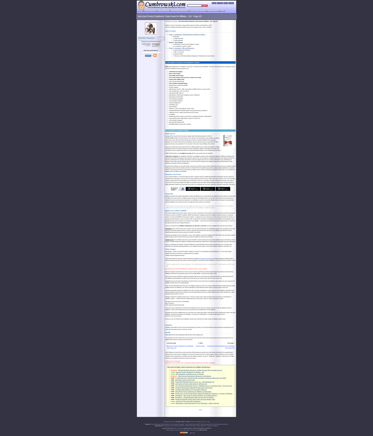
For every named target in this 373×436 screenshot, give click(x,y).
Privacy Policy (193, 430)
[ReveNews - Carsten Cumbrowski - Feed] (155, 56)
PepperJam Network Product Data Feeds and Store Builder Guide (195, 399)
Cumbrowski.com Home (169, 421)
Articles (175, 21)
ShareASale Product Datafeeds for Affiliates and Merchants (193, 391)
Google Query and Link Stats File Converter (174, 425)
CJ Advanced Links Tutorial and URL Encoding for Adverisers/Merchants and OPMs (200, 378)
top (200, 409)
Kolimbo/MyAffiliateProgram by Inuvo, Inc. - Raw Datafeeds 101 (194, 382)
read (159, 41)
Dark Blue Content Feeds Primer (185, 380)
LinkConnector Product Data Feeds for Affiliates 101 (191, 384)
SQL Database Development (221, 424)
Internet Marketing (150, 11)
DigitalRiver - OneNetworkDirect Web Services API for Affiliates (194, 397)
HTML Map (192, 432)
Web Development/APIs (207, 424)
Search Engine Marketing (198, 11)
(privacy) (157, 38)
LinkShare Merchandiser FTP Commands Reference (191, 389)
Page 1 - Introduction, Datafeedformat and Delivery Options (187, 34)
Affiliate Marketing (163, 11)
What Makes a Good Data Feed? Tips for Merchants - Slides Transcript (197, 403)
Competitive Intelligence (212, 425)
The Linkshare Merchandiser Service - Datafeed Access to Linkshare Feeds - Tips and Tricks (203, 386)
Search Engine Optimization (179, 11)
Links (208, 421)
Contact (231, 3)
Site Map (219, 3)
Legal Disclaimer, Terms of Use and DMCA (176, 430)
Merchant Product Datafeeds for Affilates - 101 (190, 372)
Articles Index (200, 346)
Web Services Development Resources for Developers (194, 376)
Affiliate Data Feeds (191, 425)
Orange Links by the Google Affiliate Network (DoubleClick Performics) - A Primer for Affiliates (204, 393)
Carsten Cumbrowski (178, 428)
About (225, 3)
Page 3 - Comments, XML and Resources (181, 48)
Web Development (213, 11)
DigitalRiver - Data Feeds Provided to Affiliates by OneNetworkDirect (196, 395)
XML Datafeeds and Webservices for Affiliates (190, 374)
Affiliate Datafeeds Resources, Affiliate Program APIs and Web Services (200, 370)
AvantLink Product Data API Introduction (188, 401)
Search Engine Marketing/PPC (192, 424)
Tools (222, 11)
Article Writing (198, 421)
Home (214, 3)
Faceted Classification (207, 258)
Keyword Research (201, 425)
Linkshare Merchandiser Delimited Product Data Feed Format (193, 387)
